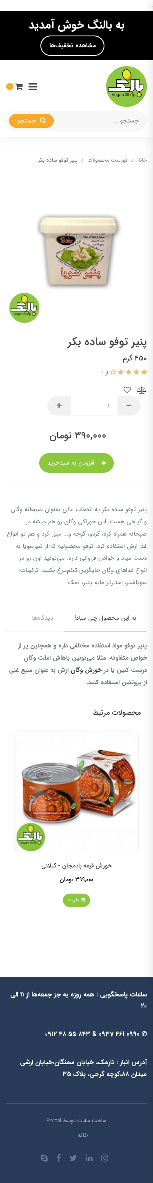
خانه (83, 1135)
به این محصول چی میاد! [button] (105, 618)
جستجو (27, 121)
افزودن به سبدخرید (71, 463)
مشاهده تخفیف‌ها (72, 46)
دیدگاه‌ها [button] (42, 618)
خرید (46, 902)
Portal (54, 1120)
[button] (14, 86)
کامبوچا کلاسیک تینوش (49, 868)
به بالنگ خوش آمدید (76, 25)
